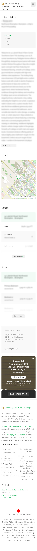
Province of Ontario (27, 480)
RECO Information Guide (26, 457)
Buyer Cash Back (9, 456)
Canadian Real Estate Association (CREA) (27, 472)
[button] (5, 178)
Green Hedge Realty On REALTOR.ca (10, 471)
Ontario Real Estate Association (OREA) (27, 467)
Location (7, 38)
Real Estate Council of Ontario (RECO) (27, 462)
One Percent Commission (7, 460)
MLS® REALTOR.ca (10, 475)
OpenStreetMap (23, 196)
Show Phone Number (9, 495)
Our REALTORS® (9, 453)
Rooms (6, 45)
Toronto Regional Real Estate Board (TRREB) (26, 451)
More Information (9, 146)
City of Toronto (25, 476)
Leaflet (15, 196)
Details (6, 42)
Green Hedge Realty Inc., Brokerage (17, 408)
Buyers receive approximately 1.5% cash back (18, 426)
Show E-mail (6, 498)
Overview (7, 35)
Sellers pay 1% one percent (15, 435)
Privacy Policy (8, 464)
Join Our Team (8, 467)
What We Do (7, 449)
